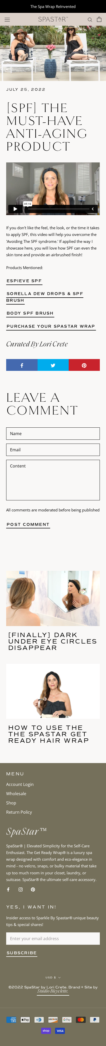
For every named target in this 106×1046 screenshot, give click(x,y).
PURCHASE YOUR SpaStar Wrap (51, 326)
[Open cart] (99, 19)
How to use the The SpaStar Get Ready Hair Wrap (48, 734)
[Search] (90, 19)
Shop (11, 803)
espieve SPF (24, 281)
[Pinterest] (33, 889)
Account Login (20, 784)
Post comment (28, 524)
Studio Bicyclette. (52, 991)
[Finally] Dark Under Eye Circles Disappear (53, 641)
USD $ (51, 977)
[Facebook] (8, 889)
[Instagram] (21, 889)
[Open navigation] (7, 19)
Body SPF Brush (30, 313)
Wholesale (16, 793)
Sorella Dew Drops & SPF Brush (44, 297)
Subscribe (22, 953)
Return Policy (19, 812)
